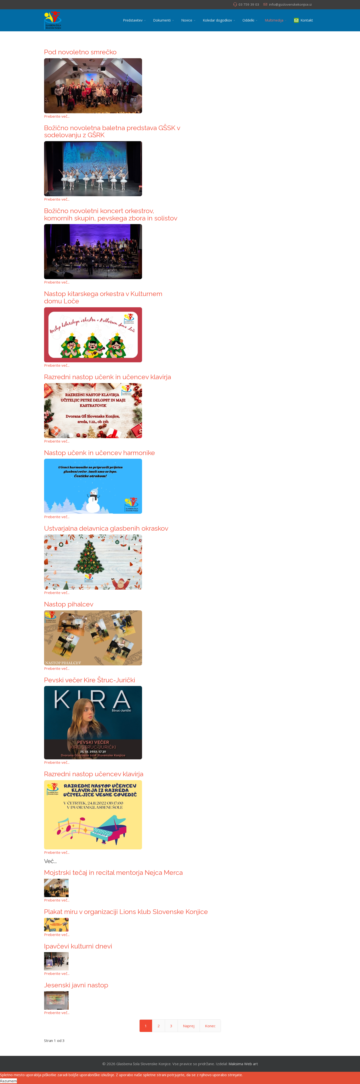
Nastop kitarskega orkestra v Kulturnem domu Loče (103, 297)
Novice (186, 20)
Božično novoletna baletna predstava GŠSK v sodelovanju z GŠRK (112, 131)
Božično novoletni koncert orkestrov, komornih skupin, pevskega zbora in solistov (110, 214)
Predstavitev (133, 20)
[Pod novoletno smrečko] (112, 85)
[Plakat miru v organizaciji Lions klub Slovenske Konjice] (180, 925)
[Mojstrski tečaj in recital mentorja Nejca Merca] (180, 888)
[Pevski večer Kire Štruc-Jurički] (112, 722)
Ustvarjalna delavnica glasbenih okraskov (106, 528)
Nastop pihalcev (68, 604)
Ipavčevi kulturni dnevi (78, 946)
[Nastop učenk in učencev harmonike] (112, 486)
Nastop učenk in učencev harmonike (99, 452)
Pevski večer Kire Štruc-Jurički (89, 680)
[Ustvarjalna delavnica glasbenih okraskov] (112, 562)
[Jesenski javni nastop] (180, 1000)
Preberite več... (57, 116)
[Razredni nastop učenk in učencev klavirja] (112, 410)
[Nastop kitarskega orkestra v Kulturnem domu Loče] (112, 334)
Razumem (8, 1080)
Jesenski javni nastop (76, 985)
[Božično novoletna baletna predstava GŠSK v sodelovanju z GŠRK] (112, 168)
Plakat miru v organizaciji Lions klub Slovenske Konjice (126, 911)
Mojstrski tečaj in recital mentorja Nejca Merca (113, 872)
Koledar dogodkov (217, 20)
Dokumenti (162, 20)
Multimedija (274, 20)
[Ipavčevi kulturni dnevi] (180, 961)
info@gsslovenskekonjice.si (290, 4)
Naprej (188, 1025)
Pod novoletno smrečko (80, 52)
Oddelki (248, 20)
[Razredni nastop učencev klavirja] (112, 814)
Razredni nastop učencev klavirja (93, 774)
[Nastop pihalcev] (112, 637)
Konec (210, 1025)
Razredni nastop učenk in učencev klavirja (107, 377)
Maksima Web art (243, 1063)
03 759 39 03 (249, 4)
